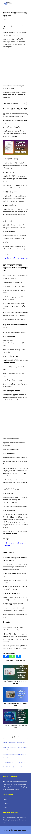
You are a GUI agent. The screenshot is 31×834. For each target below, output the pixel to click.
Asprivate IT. (22, 830)
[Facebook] (6, 656)
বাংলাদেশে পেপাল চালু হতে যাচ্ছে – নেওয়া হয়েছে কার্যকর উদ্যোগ (15, 726)
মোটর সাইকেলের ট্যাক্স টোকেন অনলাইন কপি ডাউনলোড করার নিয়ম (15, 682)
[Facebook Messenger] (18, 656)
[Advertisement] (15, 66)
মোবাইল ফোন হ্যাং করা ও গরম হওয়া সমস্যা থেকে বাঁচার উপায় (15, 704)
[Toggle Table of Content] (24, 103)
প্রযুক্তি (4, 19)
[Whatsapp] (12, 656)
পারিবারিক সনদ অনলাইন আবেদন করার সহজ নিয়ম (16, 258)
